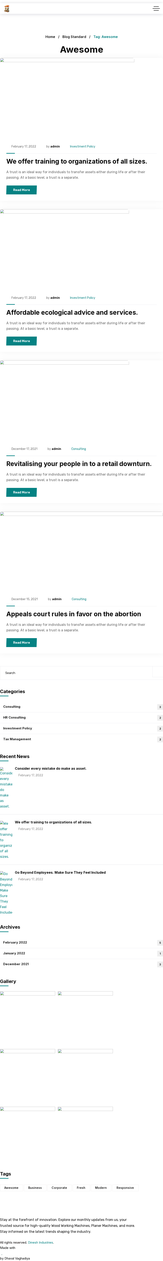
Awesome (11, 1187)
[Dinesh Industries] (7, 8)
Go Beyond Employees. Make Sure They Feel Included (60, 872)
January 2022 (82, 953)
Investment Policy (82, 146)
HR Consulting (82, 717)
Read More (21, 190)
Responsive (125, 1187)
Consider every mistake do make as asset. (51, 768)
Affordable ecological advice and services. (72, 312)
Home (50, 37)
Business (35, 1187)
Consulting (78, 449)
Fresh (81, 1187)
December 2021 (82, 964)
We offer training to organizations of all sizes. (76, 161)
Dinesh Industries (40, 1242)
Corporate (59, 1187)
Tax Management (82, 739)
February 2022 (82, 942)
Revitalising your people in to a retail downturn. (79, 464)
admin (55, 146)
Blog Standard (74, 37)
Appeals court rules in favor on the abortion (73, 614)
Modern (101, 1187)
